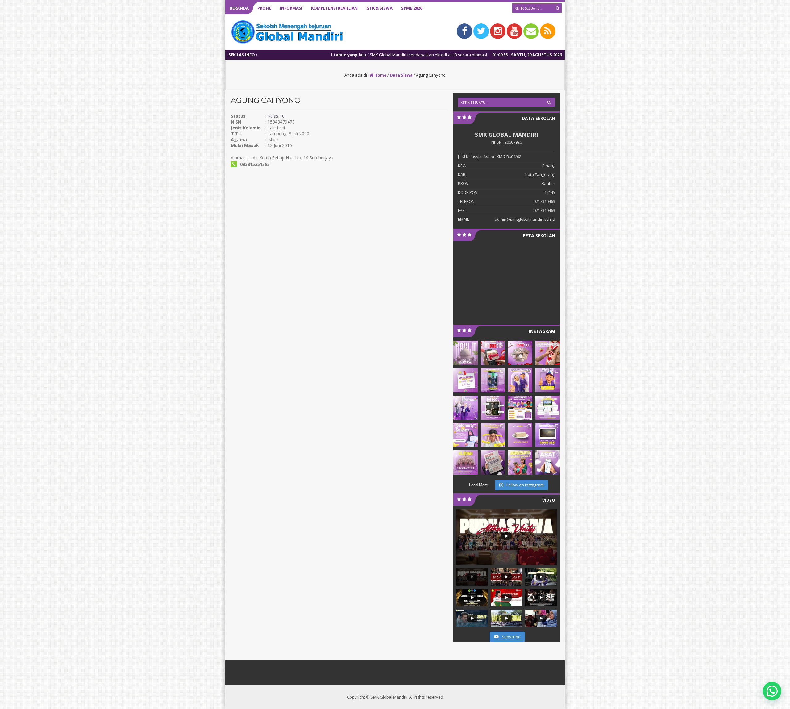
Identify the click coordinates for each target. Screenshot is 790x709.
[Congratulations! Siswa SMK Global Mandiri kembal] (520, 462)
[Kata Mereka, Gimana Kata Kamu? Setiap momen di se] (547, 408)
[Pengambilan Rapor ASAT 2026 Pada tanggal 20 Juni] (547, 435)
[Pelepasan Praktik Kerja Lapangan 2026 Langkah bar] (493, 380)
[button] (772, 691)
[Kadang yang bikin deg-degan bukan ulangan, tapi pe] (493, 435)
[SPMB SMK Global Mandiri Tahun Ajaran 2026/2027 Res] (520, 408)
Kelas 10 (276, 116)
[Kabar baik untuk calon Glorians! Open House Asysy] (493, 462)
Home (379, 75)
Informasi (291, 8)
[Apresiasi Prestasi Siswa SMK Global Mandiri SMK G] (465, 435)
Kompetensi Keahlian (334, 8)
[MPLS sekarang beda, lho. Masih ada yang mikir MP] (520, 380)
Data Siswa (401, 75)
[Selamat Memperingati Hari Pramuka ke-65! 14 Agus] (547, 353)
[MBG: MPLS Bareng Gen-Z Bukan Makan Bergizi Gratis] (493, 408)
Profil (264, 8)
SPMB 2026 (411, 8)
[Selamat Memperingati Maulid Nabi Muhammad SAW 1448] (465, 353)
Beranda (239, 8)
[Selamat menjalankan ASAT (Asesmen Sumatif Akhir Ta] (547, 462)
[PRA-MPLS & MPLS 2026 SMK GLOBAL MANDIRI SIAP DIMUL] (547, 380)
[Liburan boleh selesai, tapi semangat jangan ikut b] (465, 408)
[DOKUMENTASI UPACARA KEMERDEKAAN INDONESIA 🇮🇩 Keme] (493, 353)
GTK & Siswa (379, 8)
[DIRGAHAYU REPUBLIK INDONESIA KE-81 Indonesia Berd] (520, 353)
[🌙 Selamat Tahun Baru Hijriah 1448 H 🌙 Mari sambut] (465, 462)
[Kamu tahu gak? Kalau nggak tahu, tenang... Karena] (520, 435)
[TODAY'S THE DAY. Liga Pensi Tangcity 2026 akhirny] (465, 380)
